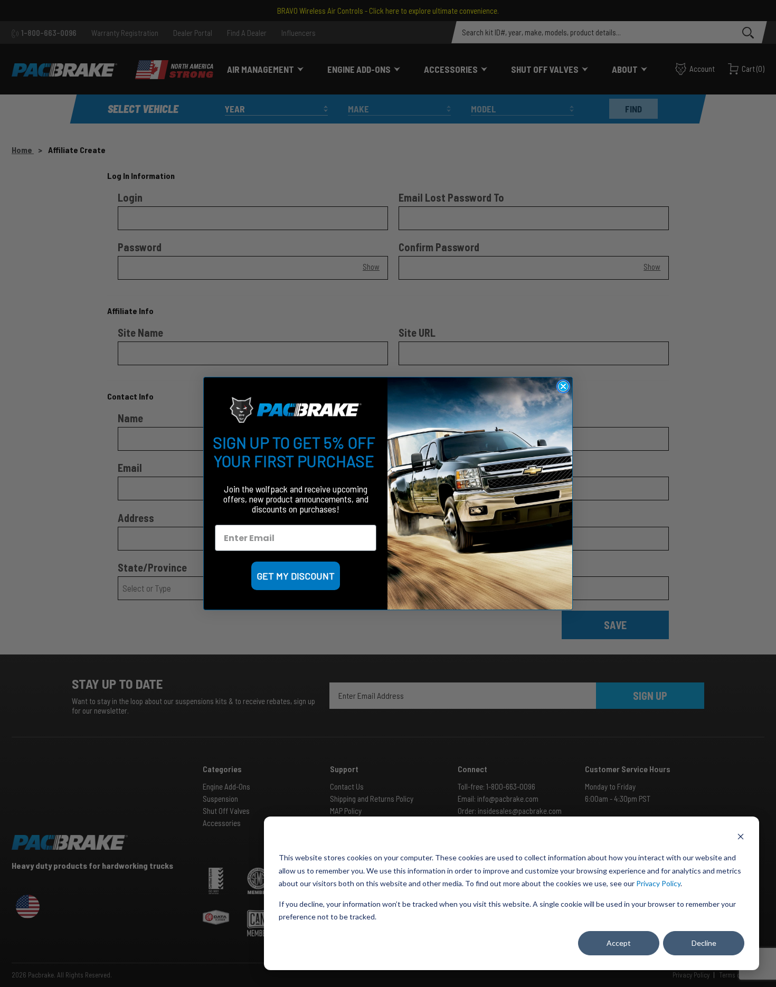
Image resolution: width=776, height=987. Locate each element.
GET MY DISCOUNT (296, 576)
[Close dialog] (563, 386)
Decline (704, 942)
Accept (619, 942)
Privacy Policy (658, 883)
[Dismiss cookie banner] (740, 837)
